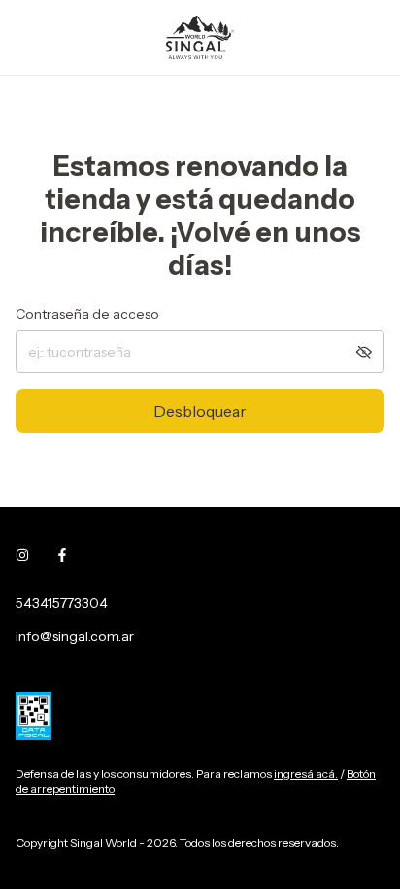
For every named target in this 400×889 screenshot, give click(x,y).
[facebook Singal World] (62, 555)
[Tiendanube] (91, 823)
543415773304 (62, 603)
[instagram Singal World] (22, 555)
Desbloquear (200, 411)
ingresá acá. (306, 774)
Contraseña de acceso (87, 314)
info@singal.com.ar (75, 636)
